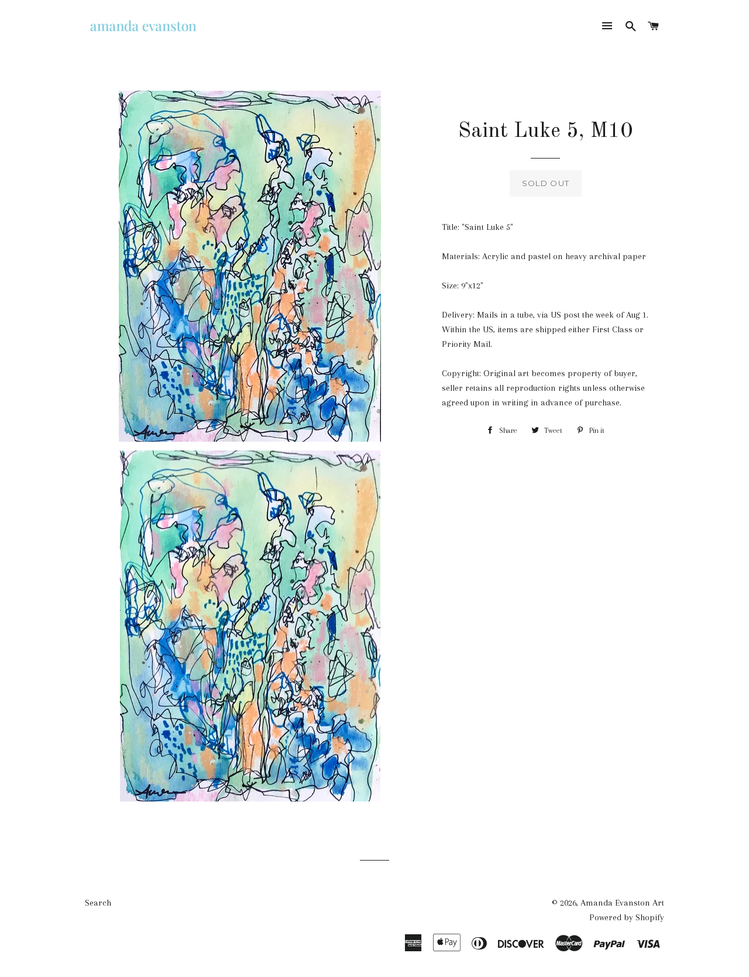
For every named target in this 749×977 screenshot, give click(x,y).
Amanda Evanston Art (622, 902)
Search (98, 902)
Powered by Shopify (626, 917)
